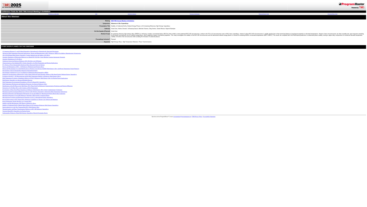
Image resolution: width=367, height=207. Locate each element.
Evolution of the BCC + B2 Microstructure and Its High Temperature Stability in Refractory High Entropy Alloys (31, 76)
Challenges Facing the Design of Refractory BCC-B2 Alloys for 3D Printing (21, 61)
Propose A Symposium (195, 13)
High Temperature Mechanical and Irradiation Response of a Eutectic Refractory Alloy (24, 84)
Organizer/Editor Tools (332, 13)
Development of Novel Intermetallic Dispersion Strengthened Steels (19, 70)
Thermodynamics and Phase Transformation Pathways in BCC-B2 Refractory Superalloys (25, 109)
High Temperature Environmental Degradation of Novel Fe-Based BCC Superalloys (24, 82)
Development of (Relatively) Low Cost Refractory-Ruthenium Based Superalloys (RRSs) (25, 72)
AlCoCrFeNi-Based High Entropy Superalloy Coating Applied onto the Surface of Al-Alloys (26, 55)
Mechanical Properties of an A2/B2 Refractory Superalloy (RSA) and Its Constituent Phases (26, 95)
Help (96, 13)
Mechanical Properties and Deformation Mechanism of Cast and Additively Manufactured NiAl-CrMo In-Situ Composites (33, 93)
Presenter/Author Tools (264, 13)
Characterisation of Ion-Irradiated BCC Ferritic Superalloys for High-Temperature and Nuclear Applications (30, 63)
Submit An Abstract (132, 13)
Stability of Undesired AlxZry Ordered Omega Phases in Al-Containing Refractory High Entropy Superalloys (30, 105)
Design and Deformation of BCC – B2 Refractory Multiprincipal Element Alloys (23, 66)
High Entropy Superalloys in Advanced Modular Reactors (17, 80)
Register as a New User (53, 13)
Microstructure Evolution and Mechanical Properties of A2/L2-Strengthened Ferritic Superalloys (27, 97)
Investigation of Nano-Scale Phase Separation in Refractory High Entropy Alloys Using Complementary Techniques (32, 89)
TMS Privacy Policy (197, 116)
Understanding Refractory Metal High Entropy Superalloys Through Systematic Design (25, 113)
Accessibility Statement (209, 116)
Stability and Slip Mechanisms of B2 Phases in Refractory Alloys (19, 103)
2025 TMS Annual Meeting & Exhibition (122, 21)
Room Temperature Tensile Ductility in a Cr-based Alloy (17, 101)
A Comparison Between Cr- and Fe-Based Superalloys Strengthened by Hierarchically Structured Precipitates (30, 51)
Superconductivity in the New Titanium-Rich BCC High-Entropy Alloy (20, 107)
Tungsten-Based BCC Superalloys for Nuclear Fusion (16, 111)
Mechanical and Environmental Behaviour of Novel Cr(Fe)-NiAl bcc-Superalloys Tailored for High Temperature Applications (34, 91)
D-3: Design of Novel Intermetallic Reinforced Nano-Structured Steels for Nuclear (23, 65)
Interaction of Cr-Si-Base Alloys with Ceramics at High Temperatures (20, 88)
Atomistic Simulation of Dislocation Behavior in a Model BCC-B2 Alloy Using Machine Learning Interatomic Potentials (33, 57)
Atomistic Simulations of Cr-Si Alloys (12, 59)
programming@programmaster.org (182, 116)
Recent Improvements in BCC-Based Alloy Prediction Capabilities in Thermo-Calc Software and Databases (30, 99)
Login (9, 13)
